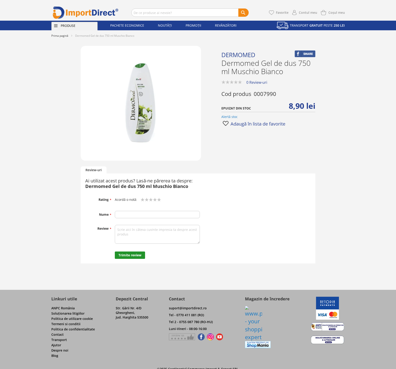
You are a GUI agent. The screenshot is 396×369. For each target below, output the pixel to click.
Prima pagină (59, 36)
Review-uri (93, 170)
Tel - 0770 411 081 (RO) (186, 315)
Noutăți (165, 25)
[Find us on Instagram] (210, 336)
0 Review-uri (256, 82)
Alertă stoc (229, 117)
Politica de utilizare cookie (72, 318)
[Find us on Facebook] (200, 336)
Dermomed (238, 55)
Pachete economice (127, 25)
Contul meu (308, 12)
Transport (59, 340)
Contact (57, 334)
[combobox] (190, 12)
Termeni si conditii (65, 324)
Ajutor (56, 345)
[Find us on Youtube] (219, 336)
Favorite (282, 12)
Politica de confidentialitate (73, 329)
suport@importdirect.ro (188, 308)
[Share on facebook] (305, 56)
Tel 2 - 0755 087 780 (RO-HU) (191, 322)
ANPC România (63, 308)
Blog (54, 355)
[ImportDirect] (85, 12)
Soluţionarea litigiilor (68, 313)
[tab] (94, 170)
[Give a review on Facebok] (182, 336)
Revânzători (225, 25)
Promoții (193, 25)
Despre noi (59, 350)
